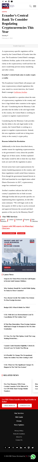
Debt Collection (34, 220)
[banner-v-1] (19, 271)
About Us (19, 437)
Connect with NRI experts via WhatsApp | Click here (18, 227)
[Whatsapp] (33, 459)
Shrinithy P (5, 35)
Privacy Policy (19, 430)
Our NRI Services (9, 217)
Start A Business (3, 220)
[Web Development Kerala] (30, 456)
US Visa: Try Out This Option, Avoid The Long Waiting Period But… (19, 337)
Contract (11, 219)
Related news (11, 375)
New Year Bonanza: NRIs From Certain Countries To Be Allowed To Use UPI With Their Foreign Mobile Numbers (16, 387)
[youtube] (12, 2)
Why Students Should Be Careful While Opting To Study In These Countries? (19, 289)
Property (26, 219)
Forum (19, 421)
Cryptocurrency (9, 233)
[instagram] (9, 2)
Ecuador (21, 233)
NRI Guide (19, 417)
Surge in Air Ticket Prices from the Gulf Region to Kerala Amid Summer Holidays (19, 280)
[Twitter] (6, 2)
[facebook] (3, 2)
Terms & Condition (19, 434)
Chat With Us (9, 405)
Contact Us (25, 405)
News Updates (19, 425)
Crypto (4, 11)
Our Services (19, 413)
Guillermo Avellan (20, 92)
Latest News (8, 274)
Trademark (19, 219)
